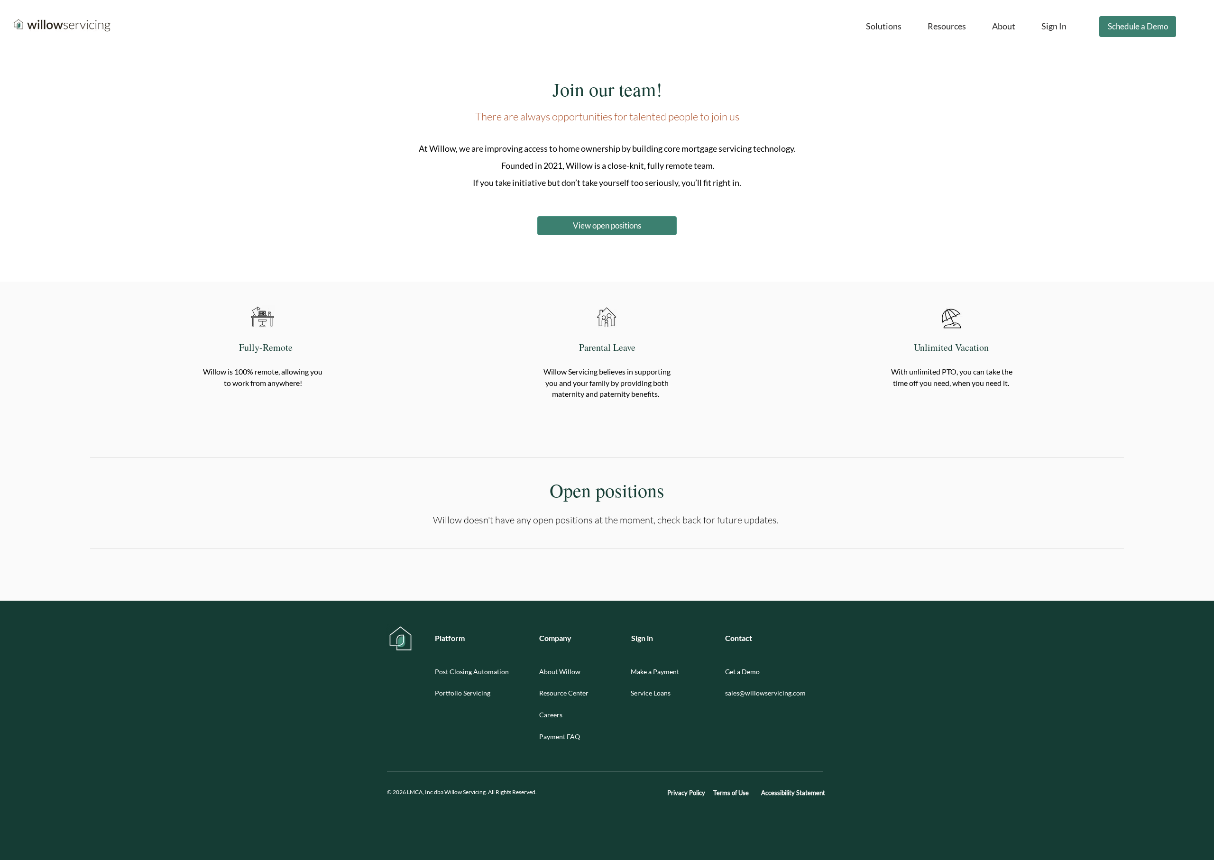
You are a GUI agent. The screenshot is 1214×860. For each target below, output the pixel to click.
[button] (883, 26)
